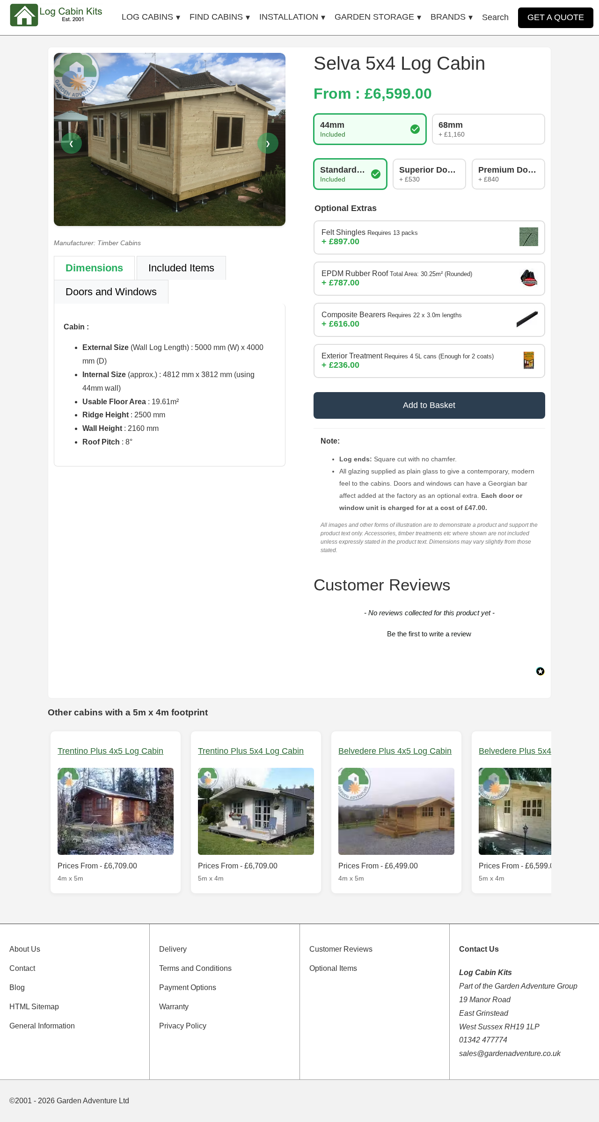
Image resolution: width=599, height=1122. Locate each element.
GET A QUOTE (555, 17)
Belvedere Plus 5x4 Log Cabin (535, 751)
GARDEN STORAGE (374, 17)
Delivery (173, 949)
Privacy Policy (182, 1026)
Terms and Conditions (195, 968)
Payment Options (187, 987)
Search (495, 17)
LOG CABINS (147, 17)
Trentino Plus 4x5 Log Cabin (110, 751)
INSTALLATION (288, 17)
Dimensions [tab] (94, 268)
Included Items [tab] (181, 268)
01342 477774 (483, 1040)
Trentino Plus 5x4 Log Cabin (251, 751)
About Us (24, 949)
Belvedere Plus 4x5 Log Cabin (395, 751)
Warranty (174, 1007)
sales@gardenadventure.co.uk (510, 1053)
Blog (17, 987)
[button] (429, 633)
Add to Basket (429, 405)
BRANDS (448, 17)
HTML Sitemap (34, 1007)
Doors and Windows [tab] (111, 292)
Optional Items (333, 968)
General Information (42, 1026)
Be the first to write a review (429, 634)
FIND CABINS (216, 17)
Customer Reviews (341, 949)
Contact (22, 968)
